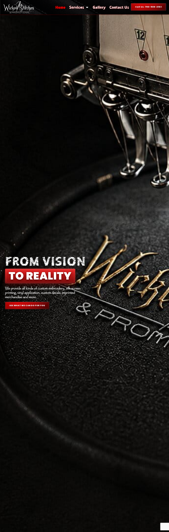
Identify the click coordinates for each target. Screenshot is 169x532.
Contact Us (119, 7)
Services (76, 7)
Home (60, 7)
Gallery (99, 7)
